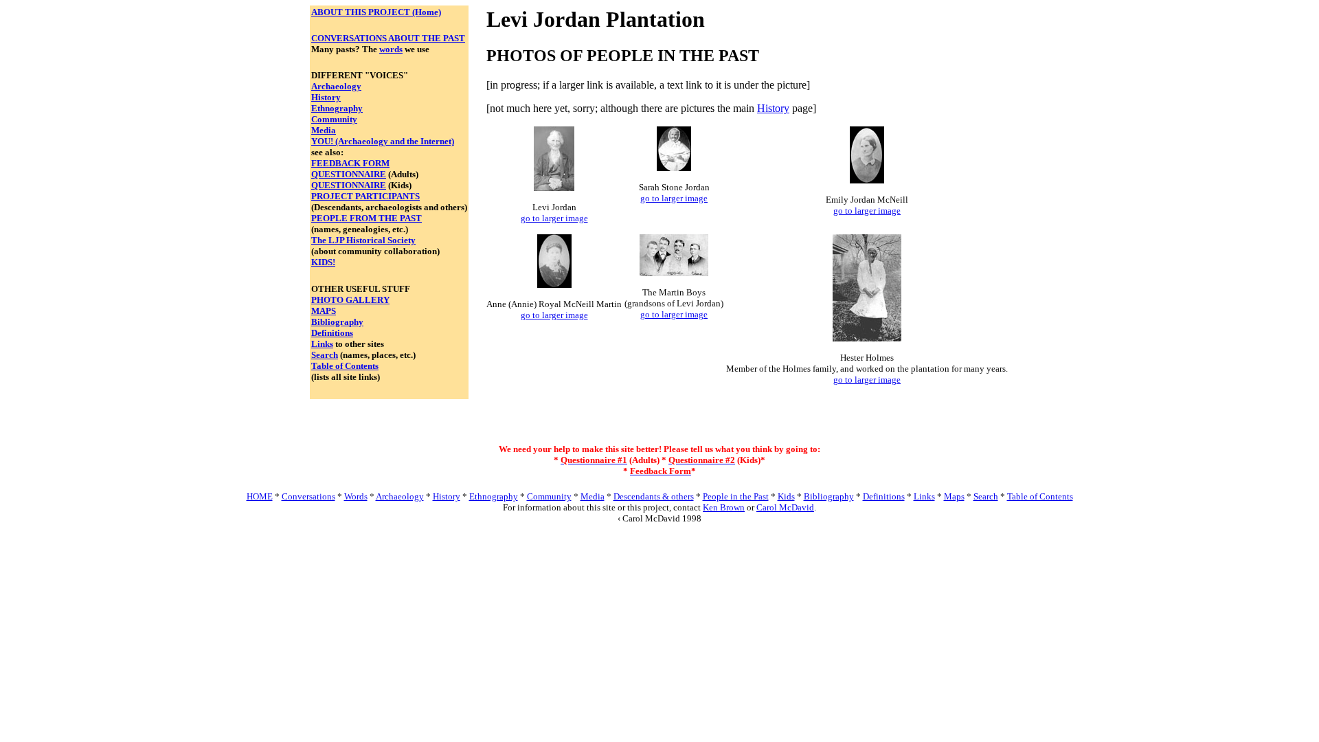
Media (323, 130)
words (391, 49)
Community (334, 119)
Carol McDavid (785, 507)
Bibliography (337, 322)
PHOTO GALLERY (350, 300)
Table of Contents (345, 366)
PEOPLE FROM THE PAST (366, 218)
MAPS (323, 311)
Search (324, 355)
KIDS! (323, 262)
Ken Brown (724, 507)
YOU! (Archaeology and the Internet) (382, 141)
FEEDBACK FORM (350, 163)
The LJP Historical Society (363, 240)
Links (322, 344)
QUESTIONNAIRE (348, 174)
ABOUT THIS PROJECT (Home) (376, 12)
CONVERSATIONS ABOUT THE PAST (388, 38)
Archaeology (336, 86)
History (326, 97)
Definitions (332, 333)
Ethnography (337, 108)
